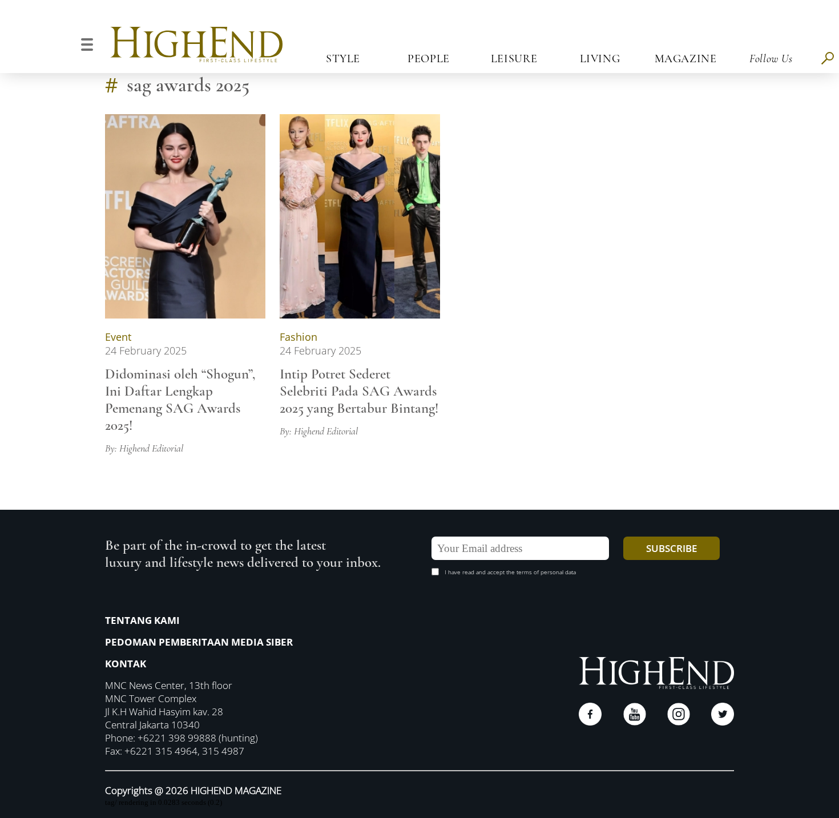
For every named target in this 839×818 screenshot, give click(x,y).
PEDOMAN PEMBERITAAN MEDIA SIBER (199, 641)
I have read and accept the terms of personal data (510, 572)
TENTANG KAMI (142, 620)
